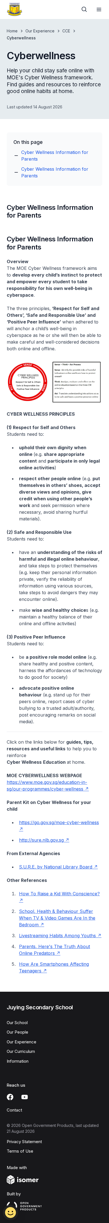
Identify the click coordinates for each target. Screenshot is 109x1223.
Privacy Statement (24, 1141)
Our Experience (39, 30)
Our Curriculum (21, 1051)
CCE (66, 30)
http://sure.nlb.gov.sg (41, 840)
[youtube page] (24, 1097)
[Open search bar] (84, 9)
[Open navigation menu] (99, 9)
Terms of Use (20, 1151)
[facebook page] (10, 1097)
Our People (17, 1032)
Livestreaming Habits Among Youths (57, 935)
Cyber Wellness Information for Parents (54, 155)
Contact (14, 1110)
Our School (17, 1022)
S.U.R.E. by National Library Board (55, 867)
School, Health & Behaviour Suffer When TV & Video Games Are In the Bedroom (57, 917)
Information (18, 1061)
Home (12, 30)
